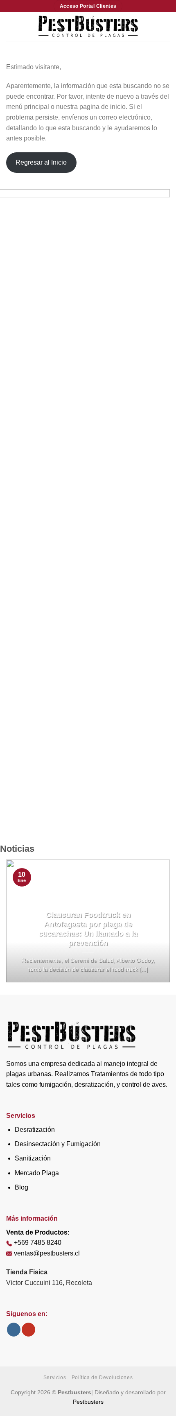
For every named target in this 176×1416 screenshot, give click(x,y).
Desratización (35, 1129)
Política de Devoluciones (102, 1377)
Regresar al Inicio (41, 162)
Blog (21, 1187)
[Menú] (11, 26)
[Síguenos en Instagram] (13, 1330)
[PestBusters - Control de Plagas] (88, 26)
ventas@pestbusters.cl (47, 1253)
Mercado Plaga (37, 1172)
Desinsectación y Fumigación (58, 1143)
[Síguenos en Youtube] (28, 1330)
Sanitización (33, 1158)
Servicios (54, 1377)
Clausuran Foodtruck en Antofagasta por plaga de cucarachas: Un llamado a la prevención (88, 929)
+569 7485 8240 (37, 1242)
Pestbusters (88, 1401)
